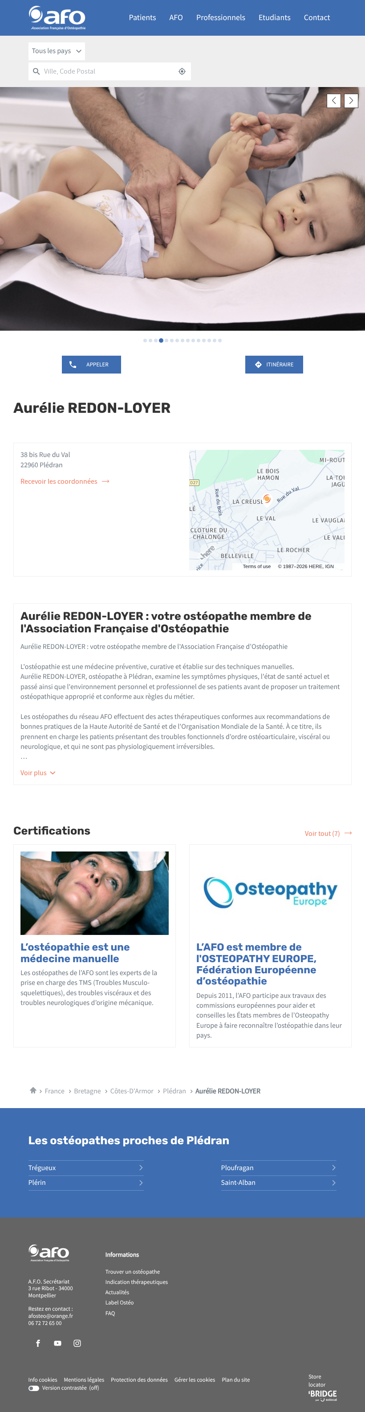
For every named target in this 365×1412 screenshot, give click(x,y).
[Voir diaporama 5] (166, 340)
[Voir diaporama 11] (198, 340)
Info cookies (42, 1380)
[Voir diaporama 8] (182, 340)
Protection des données (139, 1380)
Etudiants (275, 17)
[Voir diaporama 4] (161, 340)
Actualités (117, 1292)
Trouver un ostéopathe (132, 1272)
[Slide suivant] (351, 101)
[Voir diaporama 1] (145, 340)
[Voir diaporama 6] (172, 340)
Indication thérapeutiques (136, 1282)
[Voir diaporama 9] (188, 340)
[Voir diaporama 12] (204, 340)
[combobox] (56, 51)
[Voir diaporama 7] (177, 340)
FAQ (110, 1313)
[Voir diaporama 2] (150, 340)
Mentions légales (84, 1380)
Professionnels (220, 17)
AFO (176, 17)
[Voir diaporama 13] (209, 340)
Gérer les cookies (194, 1380)
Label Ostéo (119, 1303)
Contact (317, 17)
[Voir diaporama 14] (214, 340)
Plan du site (236, 1380)
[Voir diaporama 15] (220, 340)
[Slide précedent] (334, 101)
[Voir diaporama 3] (156, 340)
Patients (142, 17)
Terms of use (257, 566)
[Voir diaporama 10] (193, 340)
